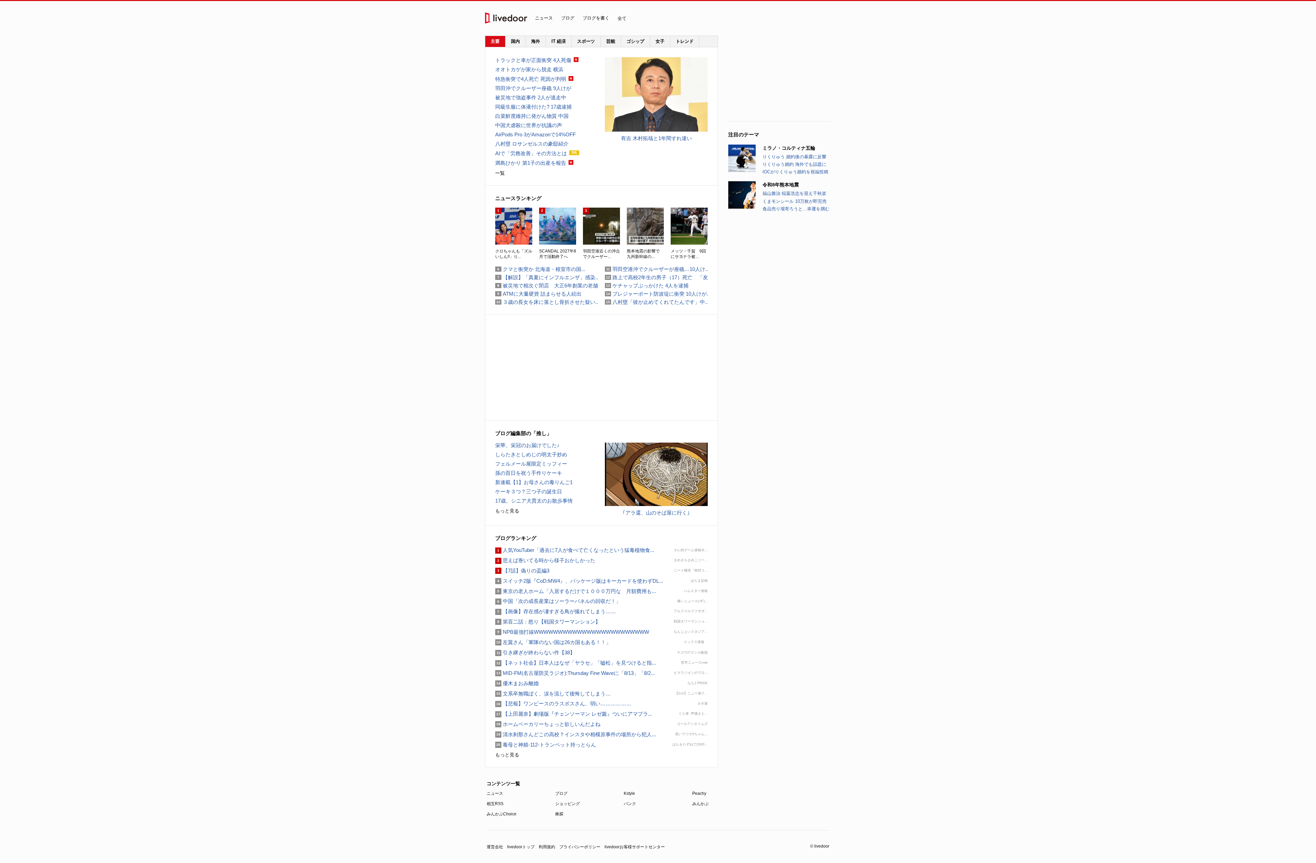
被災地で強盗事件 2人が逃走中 (530, 97)
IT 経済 (558, 41)
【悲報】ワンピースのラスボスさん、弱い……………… (563, 703)
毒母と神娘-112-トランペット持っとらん (545, 744)
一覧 (500, 173)
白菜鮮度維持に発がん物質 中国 (532, 116)
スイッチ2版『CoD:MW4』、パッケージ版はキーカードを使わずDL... (579, 580)
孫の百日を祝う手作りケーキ (528, 473)
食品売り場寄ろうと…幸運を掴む (796, 208)
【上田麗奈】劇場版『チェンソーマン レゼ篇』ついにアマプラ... (573, 713)
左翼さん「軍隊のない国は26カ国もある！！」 (555, 642)
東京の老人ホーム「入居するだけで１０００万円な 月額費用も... (575, 591)
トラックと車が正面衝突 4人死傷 (533, 60)
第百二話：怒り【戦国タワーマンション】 (547, 621)
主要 (495, 41)
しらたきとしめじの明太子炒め (531, 454)
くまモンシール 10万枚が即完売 (795, 201)
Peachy (699, 793)
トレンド (685, 41)
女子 (660, 41)
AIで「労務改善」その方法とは (531, 153)
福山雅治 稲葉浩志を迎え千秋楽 (794, 193)
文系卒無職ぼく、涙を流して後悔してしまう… (553, 693)
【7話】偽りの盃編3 (522, 570)
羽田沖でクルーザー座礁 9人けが (533, 88)
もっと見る (507, 511)
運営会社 (495, 846)
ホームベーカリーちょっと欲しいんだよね (547, 724)
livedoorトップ (521, 846)
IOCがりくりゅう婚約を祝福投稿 (795, 171)
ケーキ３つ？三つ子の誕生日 (528, 491)
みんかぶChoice (501, 814)
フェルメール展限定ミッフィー (531, 464)
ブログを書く (596, 18)
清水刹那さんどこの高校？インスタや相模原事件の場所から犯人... (575, 734)
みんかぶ (700, 803)
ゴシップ (635, 41)
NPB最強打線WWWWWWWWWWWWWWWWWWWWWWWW (572, 631)
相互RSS (495, 803)
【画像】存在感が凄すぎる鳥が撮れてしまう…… (555, 611)
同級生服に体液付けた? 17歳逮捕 (533, 107)
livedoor (506, 18)
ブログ (567, 18)
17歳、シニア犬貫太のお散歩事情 (534, 501)
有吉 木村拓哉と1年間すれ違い (656, 138)
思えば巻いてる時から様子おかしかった (545, 560)
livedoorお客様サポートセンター (635, 846)
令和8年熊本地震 (781, 184)
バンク (630, 803)
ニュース (544, 18)
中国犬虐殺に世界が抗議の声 (528, 125)
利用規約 (547, 846)
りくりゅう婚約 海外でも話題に (794, 164)
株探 (559, 814)
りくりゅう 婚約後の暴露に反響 (794, 156)
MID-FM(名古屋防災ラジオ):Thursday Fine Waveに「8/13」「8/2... (575, 673)
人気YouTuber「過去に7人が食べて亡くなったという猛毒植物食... (574, 550)
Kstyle (629, 793)
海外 (535, 41)
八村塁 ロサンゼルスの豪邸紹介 (532, 144)
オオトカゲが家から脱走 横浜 (529, 69)
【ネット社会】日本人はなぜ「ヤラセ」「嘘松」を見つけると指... (575, 662)
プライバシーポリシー (579, 846)
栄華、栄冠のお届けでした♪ (527, 445)
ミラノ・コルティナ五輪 (789, 148)
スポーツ (586, 41)
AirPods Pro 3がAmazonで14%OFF (535, 134)
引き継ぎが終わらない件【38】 (535, 652)
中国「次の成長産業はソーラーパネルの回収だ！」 (558, 601)
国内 (515, 41)
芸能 (610, 41)
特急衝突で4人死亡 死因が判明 (530, 79)
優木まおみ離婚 (517, 683)
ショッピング (567, 803)
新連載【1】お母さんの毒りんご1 (534, 482)
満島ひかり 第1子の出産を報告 (530, 163)
